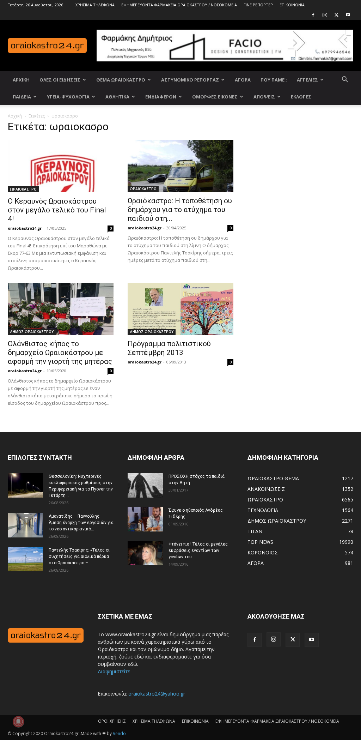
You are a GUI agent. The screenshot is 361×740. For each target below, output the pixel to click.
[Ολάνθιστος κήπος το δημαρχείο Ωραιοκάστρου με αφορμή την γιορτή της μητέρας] (61, 309)
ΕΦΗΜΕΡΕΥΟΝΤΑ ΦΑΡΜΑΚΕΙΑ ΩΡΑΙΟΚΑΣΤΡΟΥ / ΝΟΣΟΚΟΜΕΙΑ (179, 4)
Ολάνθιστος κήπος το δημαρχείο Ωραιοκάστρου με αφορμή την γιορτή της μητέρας (60, 352)
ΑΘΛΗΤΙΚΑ (117, 97)
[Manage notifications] (18, 721)
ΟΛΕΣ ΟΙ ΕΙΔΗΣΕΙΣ (59, 80)
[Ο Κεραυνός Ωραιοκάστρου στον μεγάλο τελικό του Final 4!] (61, 166)
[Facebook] (313, 15)
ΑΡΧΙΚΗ (21, 80)
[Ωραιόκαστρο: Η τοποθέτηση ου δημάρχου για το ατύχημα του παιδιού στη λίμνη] (180, 166)
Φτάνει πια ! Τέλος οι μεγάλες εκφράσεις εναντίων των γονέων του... (198, 550)
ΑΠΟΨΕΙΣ (264, 97)
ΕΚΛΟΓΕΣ (301, 97)
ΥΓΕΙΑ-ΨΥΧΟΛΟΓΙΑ (68, 97)
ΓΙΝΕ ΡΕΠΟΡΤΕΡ (258, 4)
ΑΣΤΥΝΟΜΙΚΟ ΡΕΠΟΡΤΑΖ (190, 80)
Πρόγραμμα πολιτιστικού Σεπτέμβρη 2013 (169, 348)
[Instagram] (324, 15)
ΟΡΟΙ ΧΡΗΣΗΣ (112, 721)
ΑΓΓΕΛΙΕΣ (307, 80)
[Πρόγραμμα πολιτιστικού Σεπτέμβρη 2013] (180, 309)
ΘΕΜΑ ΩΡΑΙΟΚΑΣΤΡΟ (120, 80)
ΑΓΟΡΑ (243, 80)
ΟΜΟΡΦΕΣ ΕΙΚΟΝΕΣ (215, 97)
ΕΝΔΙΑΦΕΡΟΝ (160, 97)
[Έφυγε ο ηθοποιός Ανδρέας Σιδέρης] (145, 519)
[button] (344, 80)
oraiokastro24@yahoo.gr (156, 693)
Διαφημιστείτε (114, 671)
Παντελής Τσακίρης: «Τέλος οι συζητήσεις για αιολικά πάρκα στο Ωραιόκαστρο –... (79, 556)
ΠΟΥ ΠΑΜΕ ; (274, 80)
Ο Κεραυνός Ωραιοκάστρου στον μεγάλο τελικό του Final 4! (57, 210)
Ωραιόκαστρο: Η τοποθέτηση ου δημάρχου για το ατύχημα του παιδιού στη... (180, 210)
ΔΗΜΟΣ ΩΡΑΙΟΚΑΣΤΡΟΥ (32, 331)
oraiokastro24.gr (25, 228)
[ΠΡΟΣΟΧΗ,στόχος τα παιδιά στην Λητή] (145, 485)
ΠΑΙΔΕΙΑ (22, 97)
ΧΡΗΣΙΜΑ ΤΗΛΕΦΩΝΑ (95, 4)
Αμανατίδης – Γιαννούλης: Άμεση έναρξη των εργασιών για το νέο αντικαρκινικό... (81, 522)
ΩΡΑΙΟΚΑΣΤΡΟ (23, 189)
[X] (336, 15)
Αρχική (15, 116)
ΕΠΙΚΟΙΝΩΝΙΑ (292, 4)
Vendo (119, 733)
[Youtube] (348, 15)
